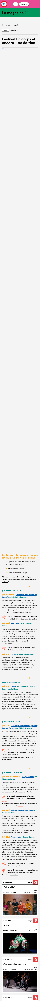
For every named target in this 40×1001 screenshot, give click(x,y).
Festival (5, 30)
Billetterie (24, 4)
